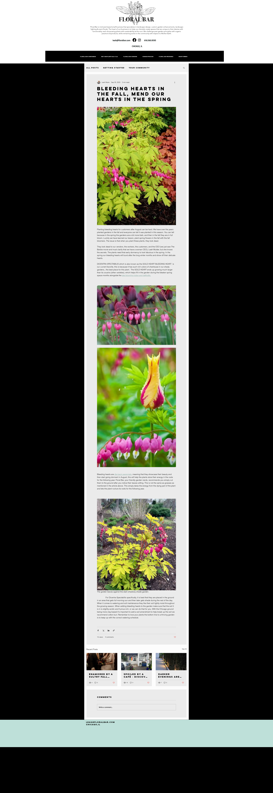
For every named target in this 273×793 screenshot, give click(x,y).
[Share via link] (114, 630)
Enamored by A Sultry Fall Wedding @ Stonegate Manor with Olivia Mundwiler (101, 675)
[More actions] (174, 82)
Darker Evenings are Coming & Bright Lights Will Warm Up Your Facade (169, 675)
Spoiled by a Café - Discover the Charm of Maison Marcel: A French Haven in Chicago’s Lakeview (136, 675)
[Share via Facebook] (98, 630)
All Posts (92, 68)
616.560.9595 (150, 40)
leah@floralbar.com (121, 40)
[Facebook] (134, 40)
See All (184, 649)
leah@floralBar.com (100, 722)
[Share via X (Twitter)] (103, 630)
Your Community (139, 68)
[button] (184, 68)
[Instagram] (139, 40)
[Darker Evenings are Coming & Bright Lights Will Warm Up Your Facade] (171, 661)
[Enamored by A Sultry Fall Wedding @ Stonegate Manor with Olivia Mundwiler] (101, 661)
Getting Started (114, 68)
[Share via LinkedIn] (108, 630)
